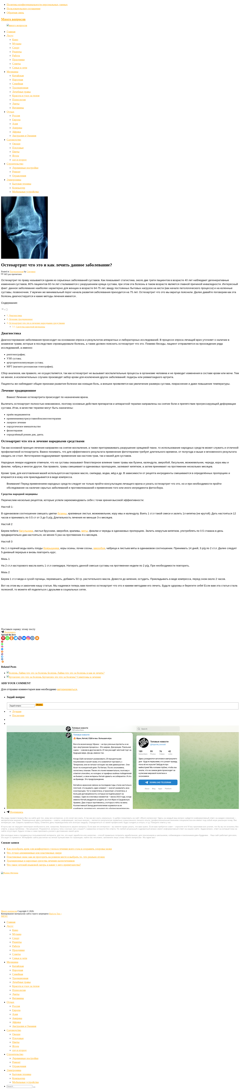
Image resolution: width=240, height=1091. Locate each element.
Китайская (18, 75)
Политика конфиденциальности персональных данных (37, 4)
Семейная (17, 83)
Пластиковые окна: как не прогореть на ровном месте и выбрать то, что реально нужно (56, 856)
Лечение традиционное (21, 319)
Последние (18, 715)
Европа (16, 119)
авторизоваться (67, 689)
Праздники (18, 59)
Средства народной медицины (30, 326)
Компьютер (18, 187)
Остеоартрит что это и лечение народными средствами (37, 323)
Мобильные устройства (25, 191)
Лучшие (16, 711)
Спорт (15, 47)
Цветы (15, 151)
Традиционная (20, 87)
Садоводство (14, 139)
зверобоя (99, 548)
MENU (4, 916)
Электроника (14, 179)
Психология (19, 99)
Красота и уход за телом (25, 95)
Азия (15, 123)
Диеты (15, 103)
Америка (17, 127)
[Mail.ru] (32, 638)
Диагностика (15, 315)
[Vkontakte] (24, 638)
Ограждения (19, 175)
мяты (84, 530)
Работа (16, 55)
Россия (16, 115)
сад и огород (19, 159)
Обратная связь (15, 12)
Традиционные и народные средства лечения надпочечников (41, 860)
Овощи (16, 143)
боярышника (51, 548)
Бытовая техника (21, 183)
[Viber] (20, 638)
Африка (16, 131)
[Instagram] (28, 638)
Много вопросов (13, 19)
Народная (17, 79)
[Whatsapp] (7, 638)
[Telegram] (16, 638)
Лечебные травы (21, 91)
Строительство (15, 163)
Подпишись (10, 632)
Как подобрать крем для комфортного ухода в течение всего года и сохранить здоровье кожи (59, 848)
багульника (26, 530)
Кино (15, 39)
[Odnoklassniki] (11, 638)
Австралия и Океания (24, 135)
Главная (11, 31)
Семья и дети (19, 67)
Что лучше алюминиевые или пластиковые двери (34, 852)
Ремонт (16, 171)
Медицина (12, 71)
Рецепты (17, 51)
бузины (62, 513)
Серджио (31, 271)
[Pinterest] (3, 638)
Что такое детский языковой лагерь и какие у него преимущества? (44, 864)
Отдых (10, 111)
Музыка (16, 43)
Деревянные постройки (25, 167)
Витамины (18, 107)
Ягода (15, 155)
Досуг (10, 35)
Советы (16, 63)
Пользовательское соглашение (23, 8)
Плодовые (18, 147)
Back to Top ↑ (55, 914)
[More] (37, 638)
